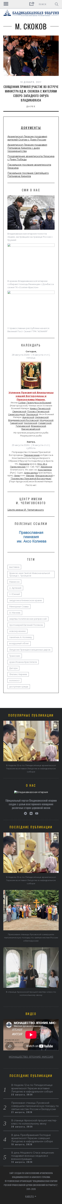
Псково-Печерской (38, 411)
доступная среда (18, 686)
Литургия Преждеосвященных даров (29, 649)
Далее (31, 106)
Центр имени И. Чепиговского (25, 509)
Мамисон (14, 582)
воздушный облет (19, 643)
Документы (31, 128)
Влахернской (38, 426)
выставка (14, 567)
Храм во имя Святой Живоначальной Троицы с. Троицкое (29, 574)
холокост (14, 680)
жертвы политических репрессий (28, 619)
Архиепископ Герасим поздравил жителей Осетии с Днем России (27, 138)
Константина (45, 469)
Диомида (24, 464)
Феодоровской (44, 475)
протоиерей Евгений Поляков (26, 625)
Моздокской (46, 420)
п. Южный (14, 594)
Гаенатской (16, 423)
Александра (31, 472)
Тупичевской (23, 426)
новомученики (17, 631)
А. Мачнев (14, 612)
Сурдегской (44, 423)
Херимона (46, 466)
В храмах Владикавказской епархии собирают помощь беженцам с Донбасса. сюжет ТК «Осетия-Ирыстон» (30, 284)
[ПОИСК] (57, 4)
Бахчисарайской (30, 429)
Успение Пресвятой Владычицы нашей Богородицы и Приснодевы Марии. (31, 396)
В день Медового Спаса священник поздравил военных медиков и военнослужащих (32, 1155)
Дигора (13, 668)
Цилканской (42, 417)
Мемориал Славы (19, 606)
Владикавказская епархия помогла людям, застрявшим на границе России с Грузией (30, 236)
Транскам (14, 656)
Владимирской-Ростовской (23, 420)
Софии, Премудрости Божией (34, 402)
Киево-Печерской (40, 408)
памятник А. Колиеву (20, 637)
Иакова (30, 475)
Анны (17, 475)
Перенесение (32, 455)
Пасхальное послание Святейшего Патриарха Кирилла (28, 175)
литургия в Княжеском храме (25, 600)
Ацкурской (28, 417)
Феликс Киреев (18, 674)
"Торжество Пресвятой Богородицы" (31, 478)
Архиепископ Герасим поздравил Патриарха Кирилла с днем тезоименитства (27, 148)
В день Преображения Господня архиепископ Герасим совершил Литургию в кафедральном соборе (32, 1138)
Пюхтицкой (32, 414)
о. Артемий (15, 588)
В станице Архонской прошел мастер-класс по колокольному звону (34, 1122)
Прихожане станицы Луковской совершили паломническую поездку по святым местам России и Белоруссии (31, 937)
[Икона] (31, 389)
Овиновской (19, 411)
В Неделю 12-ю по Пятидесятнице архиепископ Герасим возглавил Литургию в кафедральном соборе (31, 768)
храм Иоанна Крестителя (23, 662)
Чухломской (30, 423)
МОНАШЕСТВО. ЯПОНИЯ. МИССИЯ (31, 1056)
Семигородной (16, 414)
